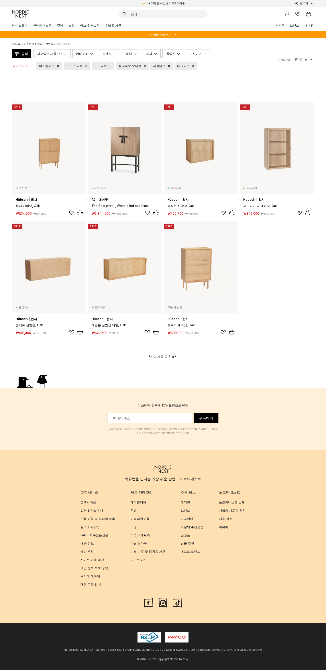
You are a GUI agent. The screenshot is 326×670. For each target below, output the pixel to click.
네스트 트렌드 (190, 551)
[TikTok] (177, 602)
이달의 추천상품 (192, 527)
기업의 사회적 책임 (232, 510)
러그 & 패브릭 (90, 25)
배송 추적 (87, 551)
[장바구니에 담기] (80, 212)
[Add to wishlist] (71, 213)
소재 (149, 53)
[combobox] (304, 3)
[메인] (20, 14)
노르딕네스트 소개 (232, 502)
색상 (129, 53)
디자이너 (195, 53)
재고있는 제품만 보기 (52, 53)
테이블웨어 (20, 25)
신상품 (280, 25)
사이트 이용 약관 (92, 560)
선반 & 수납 (36, 43)
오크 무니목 (74, 66)
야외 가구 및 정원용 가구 (148, 551)
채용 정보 (225, 519)
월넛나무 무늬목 (130, 66)
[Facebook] (148, 602)
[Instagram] (163, 602)
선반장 (49, 43)
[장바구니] (308, 14)
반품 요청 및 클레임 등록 (98, 519)
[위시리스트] (298, 14)
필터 (24, 53)
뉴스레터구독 (90, 527)
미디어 (223, 527)
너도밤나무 (47, 66)
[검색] (124, 14)
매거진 (309, 25)
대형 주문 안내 (91, 584)
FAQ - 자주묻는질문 (94, 535)
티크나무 (183, 66)
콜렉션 (170, 53)
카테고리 (82, 53)
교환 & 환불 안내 (92, 510)
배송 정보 (87, 543)
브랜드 (294, 25)
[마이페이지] (287, 14)
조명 (72, 25)
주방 (60, 25)
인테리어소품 (42, 25)
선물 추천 (187, 543)
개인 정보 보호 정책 (94, 568)
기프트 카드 (139, 560)
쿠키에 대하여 (90, 576)
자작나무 (159, 66)
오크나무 (100, 66)
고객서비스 (88, 502)
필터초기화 (20, 66)
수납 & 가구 (113, 25)
